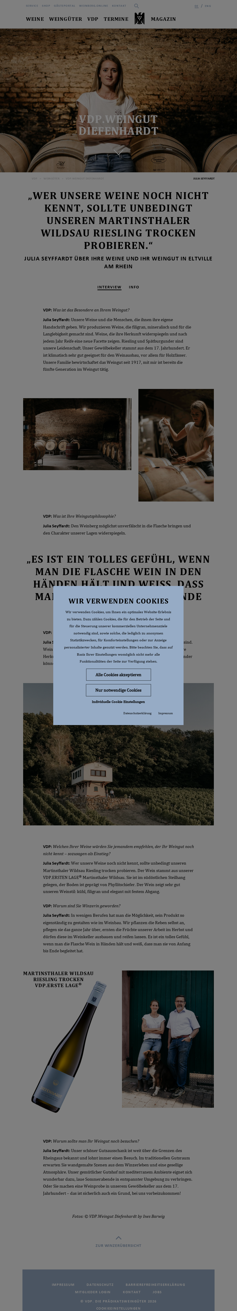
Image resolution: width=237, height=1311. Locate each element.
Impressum (165, 713)
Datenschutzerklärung (137, 713)
